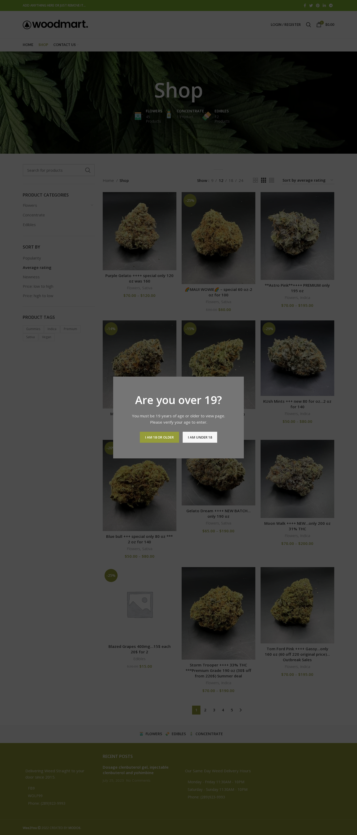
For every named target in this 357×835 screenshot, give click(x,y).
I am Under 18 (200, 437)
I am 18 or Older (159, 437)
